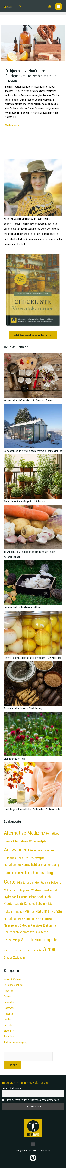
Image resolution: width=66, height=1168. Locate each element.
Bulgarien (10, 858)
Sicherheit (9, 1030)
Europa (8, 873)
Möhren (30, 912)
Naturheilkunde (48, 911)
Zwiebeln (19, 957)
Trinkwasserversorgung (15, 1042)
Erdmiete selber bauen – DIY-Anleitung (23, 708)
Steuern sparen (10, 950)
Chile (20, 858)
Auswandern (16, 850)
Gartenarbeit (26, 882)
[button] (20, 6)
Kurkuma (30, 904)
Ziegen (8, 957)
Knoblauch (44, 897)
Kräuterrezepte (14, 904)
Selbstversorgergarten (40, 939)
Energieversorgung (13, 984)
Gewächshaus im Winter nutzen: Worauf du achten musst (33, 450)
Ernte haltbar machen (37, 865)
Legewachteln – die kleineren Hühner (22, 607)
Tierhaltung (9, 1036)
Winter (48, 949)
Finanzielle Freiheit (26, 873)
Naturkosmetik (13, 919)
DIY (26, 858)
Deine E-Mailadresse (12, 1088)
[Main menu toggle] (58, 6)
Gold (48, 883)
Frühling (46, 872)
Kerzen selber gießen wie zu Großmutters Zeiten (28, 400)
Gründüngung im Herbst (15, 758)
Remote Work (28, 932)
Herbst (52, 890)
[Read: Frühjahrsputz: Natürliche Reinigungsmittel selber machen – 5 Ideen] (33, 42)
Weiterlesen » (12, 125)
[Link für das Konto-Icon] (49, 6)
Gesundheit (9, 1002)
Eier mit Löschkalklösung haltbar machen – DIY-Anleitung (32, 657)
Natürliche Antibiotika (38, 919)
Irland (32, 897)
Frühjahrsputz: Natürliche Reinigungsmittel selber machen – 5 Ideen (32, 76)
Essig (55, 865)
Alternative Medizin (23, 833)
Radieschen (11, 932)
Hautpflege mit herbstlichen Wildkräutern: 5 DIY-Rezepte (32, 809)
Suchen (12, 1065)
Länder (7, 1019)
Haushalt (8, 1013)
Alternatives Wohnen (26, 841)
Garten (11, 882)
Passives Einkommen (44, 925)
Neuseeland (11, 925)
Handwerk (9, 1008)
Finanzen (8, 990)
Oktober (25, 925)
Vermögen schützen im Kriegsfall (29, 950)
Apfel (43, 841)
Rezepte (8, 1025)
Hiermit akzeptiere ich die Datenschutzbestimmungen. (32, 1100)
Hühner (24, 897)
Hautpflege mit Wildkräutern (29, 890)
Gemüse (40, 882)
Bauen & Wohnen (12, 979)
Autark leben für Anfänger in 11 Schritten (24, 501)
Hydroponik (11, 897)
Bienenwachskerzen (42, 850)
